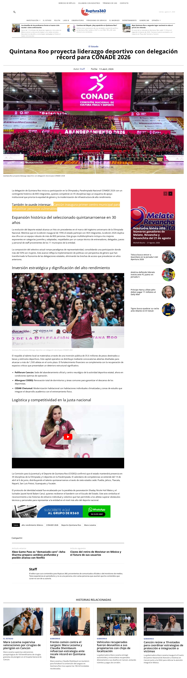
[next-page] (170, 194)
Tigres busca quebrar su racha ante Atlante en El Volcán (145, 309)
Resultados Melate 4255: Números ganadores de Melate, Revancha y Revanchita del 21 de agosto (152, 233)
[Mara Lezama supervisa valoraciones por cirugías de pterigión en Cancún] (23, 622)
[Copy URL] (59, 538)
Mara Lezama (90, 525)
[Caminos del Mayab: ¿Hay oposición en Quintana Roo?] (71, 28)
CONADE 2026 (52, 525)
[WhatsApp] (40, 538)
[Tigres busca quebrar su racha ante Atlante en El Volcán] (168, 309)
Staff (82, 69)
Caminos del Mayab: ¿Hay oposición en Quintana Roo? (97, 25)
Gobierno (55, 639)
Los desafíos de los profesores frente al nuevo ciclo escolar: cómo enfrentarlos (40, 26)
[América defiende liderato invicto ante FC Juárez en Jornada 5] (168, 274)
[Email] (46, 538)
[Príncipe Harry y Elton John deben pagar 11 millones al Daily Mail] (168, 292)
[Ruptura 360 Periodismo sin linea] (93, 12)
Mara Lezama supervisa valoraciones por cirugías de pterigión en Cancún (22, 645)
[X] (34, 538)
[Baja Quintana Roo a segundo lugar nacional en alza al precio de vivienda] (126, 28)
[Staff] (18, 573)
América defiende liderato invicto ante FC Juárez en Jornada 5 (143, 274)
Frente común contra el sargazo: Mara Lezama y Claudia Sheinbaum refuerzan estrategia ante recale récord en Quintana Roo (67, 649)
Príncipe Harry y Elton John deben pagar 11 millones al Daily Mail (143, 292)
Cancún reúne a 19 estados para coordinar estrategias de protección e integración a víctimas (163, 646)
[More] (65, 538)
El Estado (93, 46)
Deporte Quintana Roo (71, 525)
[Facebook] (27, 538)
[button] (14, 11)
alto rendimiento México (32, 525)
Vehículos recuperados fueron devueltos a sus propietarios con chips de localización (113, 646)
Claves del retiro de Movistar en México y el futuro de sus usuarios (95, 553)
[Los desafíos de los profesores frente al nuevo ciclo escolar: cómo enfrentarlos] (16, 28)
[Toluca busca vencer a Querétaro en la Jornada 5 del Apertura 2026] (168, 257)
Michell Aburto (139, 242)
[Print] (52, 538)
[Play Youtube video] (68, 436)
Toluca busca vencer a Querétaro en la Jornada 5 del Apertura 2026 (144, 257)
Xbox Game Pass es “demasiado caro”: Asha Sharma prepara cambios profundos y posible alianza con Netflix (38, 554)
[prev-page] (165, 194)
